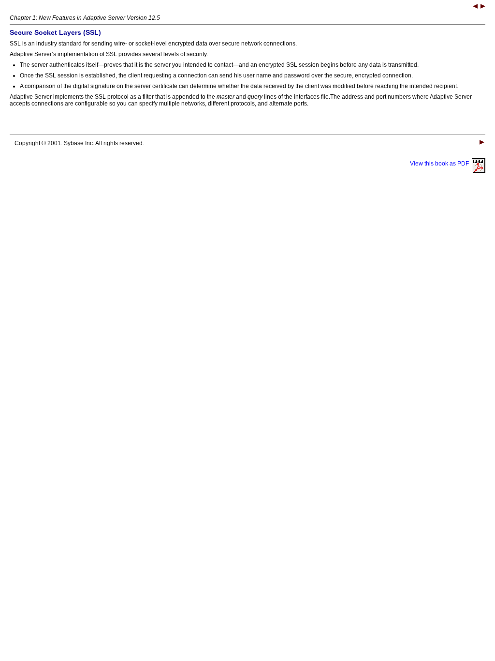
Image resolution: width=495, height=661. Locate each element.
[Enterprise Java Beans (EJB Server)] (482, 7)
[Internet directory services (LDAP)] (475, 7)
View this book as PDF (441, 163)
